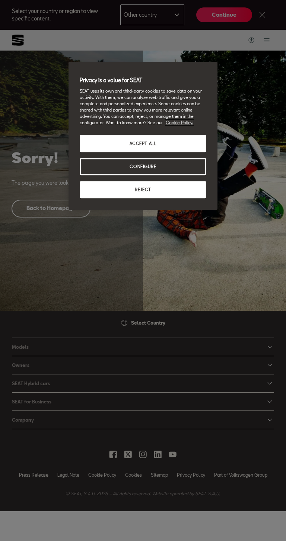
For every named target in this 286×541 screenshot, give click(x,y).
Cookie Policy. (179, 122)
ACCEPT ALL (143, 143)
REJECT (143, 189)
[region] (143, 136)
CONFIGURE (143, 166)
